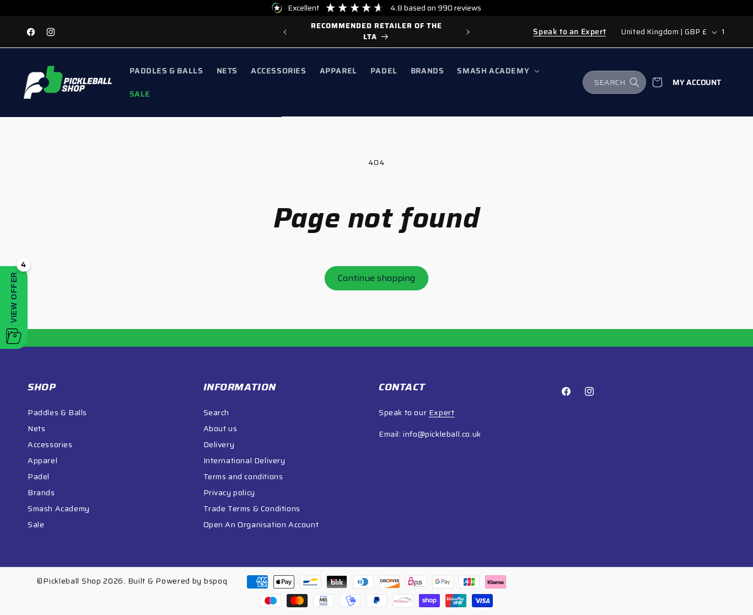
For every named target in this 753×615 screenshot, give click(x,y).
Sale (36, 524)
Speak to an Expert (569, 31)
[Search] (634, 82)
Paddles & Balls (57, 412)
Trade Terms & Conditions (251, 508)
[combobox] (614, 82)
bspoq (216, 581)
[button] (497, 70)
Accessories (50, 444)
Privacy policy (229, 492)
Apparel (42, 460)
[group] (376, 31)
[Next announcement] (468, 32)
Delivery (219, 444)
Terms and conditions (243, 476)
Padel (39, 476)
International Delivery (244, 460)
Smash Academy (59, 508)
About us (220, 428)
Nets (36, 428)
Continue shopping (376, 278)
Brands (41, 492)
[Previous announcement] (285, 32)
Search (216, 412)
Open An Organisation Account (261, 524)
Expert (442, 412)
